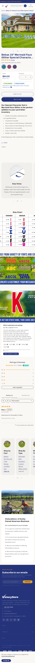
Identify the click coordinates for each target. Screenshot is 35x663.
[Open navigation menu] (2, 5)
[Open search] (3, 401)
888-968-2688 (8, 607)
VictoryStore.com (11, 645)
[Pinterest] (14, 619)
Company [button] (5, 631)
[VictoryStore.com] (7, 5)
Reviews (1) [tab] (9, 395)
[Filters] (8, 401)
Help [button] (3, 638)
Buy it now (17, 99)
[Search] (25, 5)
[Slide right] (22, 51)
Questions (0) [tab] (25, 395)
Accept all (6, 660)
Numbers (21, 461)
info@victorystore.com (10, 613)
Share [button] (5, 142)
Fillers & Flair (22, 469)
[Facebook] (3, 619)
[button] (5, 60)
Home (3, 10)
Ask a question (17, 387)
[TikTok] (11, 619)
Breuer (6, 464)
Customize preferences (8, 656)
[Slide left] (13, 51)
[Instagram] (7, 619)
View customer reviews (11, 354)
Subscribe (27, 581)
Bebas (6, 456)
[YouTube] (18, 619)
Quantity (21, 73)
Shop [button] (3, 625)
